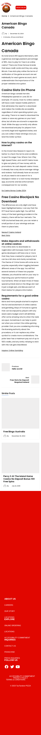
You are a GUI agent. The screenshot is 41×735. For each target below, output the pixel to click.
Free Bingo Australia (14, 431)
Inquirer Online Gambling (12, 350)
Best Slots (6, 235)
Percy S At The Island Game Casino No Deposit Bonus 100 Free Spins (19, 479)
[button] (35, 8)
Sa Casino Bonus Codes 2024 (14, 190)
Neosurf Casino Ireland (11, 232)
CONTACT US (10, 646)
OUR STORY (9, 611)
